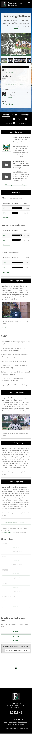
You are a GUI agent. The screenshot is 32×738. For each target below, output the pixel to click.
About (12, 707)
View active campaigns (7, 532)
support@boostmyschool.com (16, 724)
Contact (9, 97)
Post (17, 636)
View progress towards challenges (16, 185)
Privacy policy (12, 722)
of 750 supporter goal (8, 72)
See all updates (6, 328)
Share (17, 631)
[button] (16, 44)
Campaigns (18, 707)
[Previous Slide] (3, 45)
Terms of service (22, 722)
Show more (6, 217)
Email (17, 640)
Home (5, 722)
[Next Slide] (29, 45)
